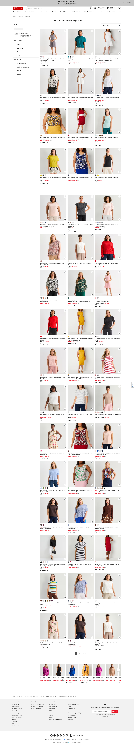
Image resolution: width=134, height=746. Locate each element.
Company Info (71, 708)
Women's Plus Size (72, 696)
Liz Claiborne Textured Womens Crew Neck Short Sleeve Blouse (106, 225)
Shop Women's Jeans (63, 696)
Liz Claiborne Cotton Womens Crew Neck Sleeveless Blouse (51, 643)
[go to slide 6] (70, 4)
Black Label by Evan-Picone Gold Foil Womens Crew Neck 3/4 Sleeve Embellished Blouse (79, 300)
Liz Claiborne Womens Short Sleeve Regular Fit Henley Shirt (107, 98)
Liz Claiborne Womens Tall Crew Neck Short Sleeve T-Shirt (79, 565)
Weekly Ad (52, 708)
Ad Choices (65, 742)
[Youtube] (64, 735)
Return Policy (15, 713)
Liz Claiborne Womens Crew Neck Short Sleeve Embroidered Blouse (107, 453)
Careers (70, 706)
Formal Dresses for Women (52, 696)
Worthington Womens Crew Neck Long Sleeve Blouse (52, 339)
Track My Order (16, 704)
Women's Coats (32, 696)
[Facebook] (57, 735)
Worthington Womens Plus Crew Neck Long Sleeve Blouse (106, 264)
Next (84, 653)
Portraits (51, 713)
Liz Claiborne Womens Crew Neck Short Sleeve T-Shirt (107, 377)
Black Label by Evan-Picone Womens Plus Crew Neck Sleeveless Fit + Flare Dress (107, 59)
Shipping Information (17, 715)
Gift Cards (14, 721)
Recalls (14, 719)
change (31, 35)
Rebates (14, 723)
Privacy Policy (48, 739)
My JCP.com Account (17, 706)
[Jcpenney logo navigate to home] (18, 8)
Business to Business (73, 704)
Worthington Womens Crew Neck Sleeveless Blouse (79, 264)
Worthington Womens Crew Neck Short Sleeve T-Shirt (81, 59)
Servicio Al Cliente (16, 726)
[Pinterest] (61, 735)
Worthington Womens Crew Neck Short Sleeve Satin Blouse (52, 98)
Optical (51, 715)
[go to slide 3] (66, 4)
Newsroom (71, 710)
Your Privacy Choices (58, 739)
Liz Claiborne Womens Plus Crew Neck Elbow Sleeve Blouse (52, 300)
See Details (105, 716)
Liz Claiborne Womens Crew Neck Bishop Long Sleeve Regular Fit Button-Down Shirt (52, 565)
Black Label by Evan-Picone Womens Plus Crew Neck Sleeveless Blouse (52, 138)
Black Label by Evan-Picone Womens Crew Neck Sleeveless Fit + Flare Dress (53, 59)
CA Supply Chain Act (71, 739)
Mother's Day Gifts (24, 696)
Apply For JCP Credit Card (37, 706)
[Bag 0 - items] (119, 8)
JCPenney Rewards (17, 708)
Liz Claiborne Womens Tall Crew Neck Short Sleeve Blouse (51, 527)
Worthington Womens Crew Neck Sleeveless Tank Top (106, 138)
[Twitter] (51, 735)
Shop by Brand (72, 717)
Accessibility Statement (83, 739)
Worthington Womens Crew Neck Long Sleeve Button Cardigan (107, 527)
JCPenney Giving (72, 715)
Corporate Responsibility (74, 713)
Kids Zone (51, 717)
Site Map (70, 719)
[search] (91, 8)
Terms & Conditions (57, 742)
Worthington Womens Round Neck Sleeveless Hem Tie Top (52, 453)
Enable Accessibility (128, 2)
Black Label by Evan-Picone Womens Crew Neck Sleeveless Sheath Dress (80, 339)
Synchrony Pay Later (17, 717)
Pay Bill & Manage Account (38, 704)
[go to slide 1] (63, 4)
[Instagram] (54, 735)
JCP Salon (51, 710)
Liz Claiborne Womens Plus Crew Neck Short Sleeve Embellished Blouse (52, 225)
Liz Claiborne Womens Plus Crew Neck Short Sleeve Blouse (79, 527)
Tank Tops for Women (41, 696)
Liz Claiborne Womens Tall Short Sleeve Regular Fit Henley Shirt (53, 491)
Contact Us (15, 710)
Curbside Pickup (53, 706)
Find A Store (52, 704)
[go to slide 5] (69, 4)
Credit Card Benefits (36, 708)
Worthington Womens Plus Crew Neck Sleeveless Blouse (108, 603)
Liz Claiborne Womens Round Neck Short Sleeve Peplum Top (80, 225)
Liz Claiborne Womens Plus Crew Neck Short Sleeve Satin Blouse (52, 264)
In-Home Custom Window (56, 719)
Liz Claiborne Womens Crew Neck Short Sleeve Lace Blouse (52, 377)
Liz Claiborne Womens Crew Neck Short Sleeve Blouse (107, 339)
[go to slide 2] (65, 4)
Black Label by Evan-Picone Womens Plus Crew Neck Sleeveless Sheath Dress (80, 138)
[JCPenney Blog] (67, 735)
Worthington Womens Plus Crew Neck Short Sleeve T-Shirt (52, 415)
